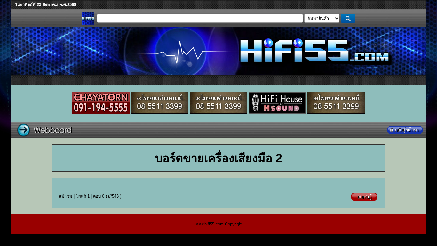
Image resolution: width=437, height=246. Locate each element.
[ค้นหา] (348, 18)
